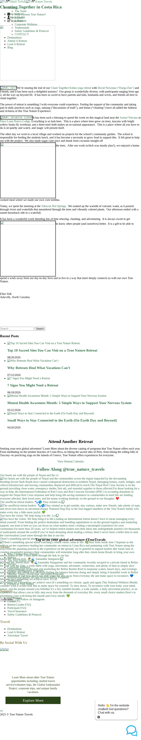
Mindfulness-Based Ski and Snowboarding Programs (38, 577)
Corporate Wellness (26, 24)
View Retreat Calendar (70, 461)
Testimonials (22, 27)
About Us (13, 7)
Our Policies (14, 598)
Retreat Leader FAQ (19, 604)
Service (19, 21)
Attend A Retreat (17, 40)
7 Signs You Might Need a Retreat (32, 385)
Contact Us (13, 601)
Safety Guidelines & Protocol (32, 30)
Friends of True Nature (20, 583)
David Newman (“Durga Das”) (116, 87)
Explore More (33, 700)
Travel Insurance (17, 611)
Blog (10, 47)
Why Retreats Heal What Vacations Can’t (38, 368)
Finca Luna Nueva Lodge (15, 121)
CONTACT (22, 34)
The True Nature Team (20, 560)
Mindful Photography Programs (25, 570)
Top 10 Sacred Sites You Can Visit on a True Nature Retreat (52, 350)
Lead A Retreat (16, 44)
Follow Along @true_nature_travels (70, 469)
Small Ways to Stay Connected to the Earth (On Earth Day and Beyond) (62, 420)
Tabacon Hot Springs (53, 206)
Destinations (14, 37)
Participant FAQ (16, 607)
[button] (131, 730)
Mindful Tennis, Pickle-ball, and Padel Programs (35, 574)
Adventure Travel (17, 635)
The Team (20, 11)
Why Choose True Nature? (30, 14)
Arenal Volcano (129, 117)
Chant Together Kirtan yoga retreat (71, 87)
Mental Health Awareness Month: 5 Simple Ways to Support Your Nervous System (69, 403)
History (19, 17)
